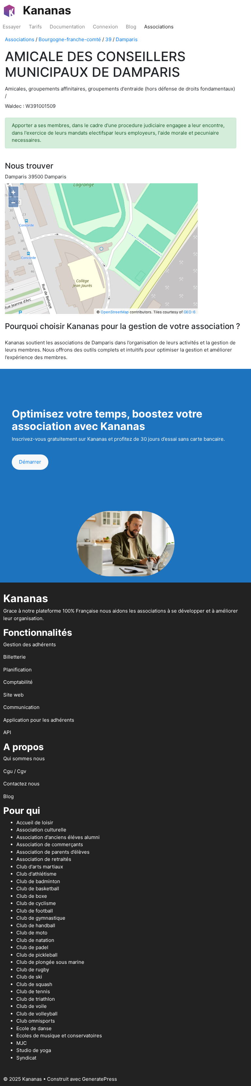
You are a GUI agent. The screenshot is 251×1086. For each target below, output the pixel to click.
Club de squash (34, 984)
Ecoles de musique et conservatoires (59, 1035)
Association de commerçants (49, 844)
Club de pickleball (37, 955)
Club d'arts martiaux (39, 867)
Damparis (127, 39)
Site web (13, 695)
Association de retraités (43, 859)
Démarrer (30, 462)
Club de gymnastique (40, 918)
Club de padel (32, 947)
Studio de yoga (33, 1050)
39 (108, 39)
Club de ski (29, 977)
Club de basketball (37, 888)
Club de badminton (38, 881)
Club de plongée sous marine (50, 962)
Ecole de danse (34, 1028)
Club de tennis (33, 991)
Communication (21, 707)
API (7, 732)
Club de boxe (31, 896)
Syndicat (26, 1058)
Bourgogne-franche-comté (70, 39)
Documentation (67, 27)
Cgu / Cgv (14, 771)
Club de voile (31, 1006)
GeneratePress (99, 1079)
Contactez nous (21, 784)
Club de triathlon (35, 999)
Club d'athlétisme (36, 874)
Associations (159, 27)
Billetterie (14, 657)
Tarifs (35, 27)
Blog (131, 27)
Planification (17, 669)
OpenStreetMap (115, 312)
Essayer (12, 27)
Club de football (34, 911)
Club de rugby (32, 969)
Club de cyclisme (36, 903)
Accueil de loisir (34, 822)
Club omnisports (35, 1021)
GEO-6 (189, 312)
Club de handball (35, 925)
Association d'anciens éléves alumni (58, 837)
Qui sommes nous (24, 758)
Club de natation (35, 940)
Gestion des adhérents (29, 644)
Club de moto (31, 933)
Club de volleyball (37, 1014)
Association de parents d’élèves (53, 852)
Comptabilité (18, 682)
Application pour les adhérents (38, 720)
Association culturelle (41, 830)
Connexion (105, 27)
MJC (21, 1043)
